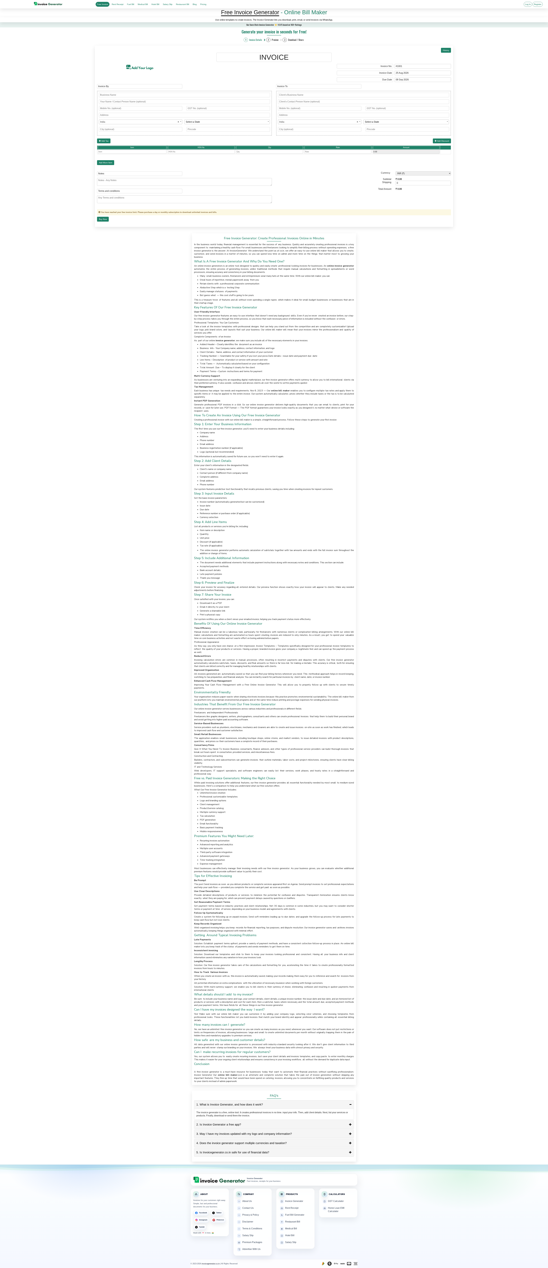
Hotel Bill (155, 4)
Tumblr (202, 1227)
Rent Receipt (117, 4)
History (446, 50)
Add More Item (105, 162)
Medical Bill (143, 4)
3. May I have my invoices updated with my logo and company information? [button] (244, 1133)
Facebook (203, 1213)
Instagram (203, 1220)
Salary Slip (167, 4)
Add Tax (105, 141)
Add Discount (443, 141)
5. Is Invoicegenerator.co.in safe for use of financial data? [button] (232, 1152)
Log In (528, 4)
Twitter (219, 1213)
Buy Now (103, 219)
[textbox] (227, 122)
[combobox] (140, 122)
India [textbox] (139, 122)
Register (537, 4)
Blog (195, 4)
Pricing (203, 4)
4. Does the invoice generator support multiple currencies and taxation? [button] (241, 1143)
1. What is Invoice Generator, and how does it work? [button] (229, 1104)
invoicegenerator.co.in (211, 1264)
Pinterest (220, 1220)
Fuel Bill (130, 4)
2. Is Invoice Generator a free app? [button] (218, 1124)
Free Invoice (102, 4)
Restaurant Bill (182, 4)
